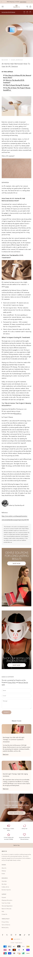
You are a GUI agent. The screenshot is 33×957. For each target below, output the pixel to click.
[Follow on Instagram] (11, 935)
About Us (4, 868)
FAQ (3, 911)
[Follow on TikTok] (24, 935)
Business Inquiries (6, 890)
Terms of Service (23, 682)
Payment (4, 897)
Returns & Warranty (6, 909)
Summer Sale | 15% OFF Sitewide (8, 12)
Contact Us (4, 914)
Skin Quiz (4, 884)
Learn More (23, 1)
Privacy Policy (12, 682)
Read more (5, 754)
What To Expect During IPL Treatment (17, 85)
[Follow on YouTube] (20, 935)
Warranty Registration (7, 906)
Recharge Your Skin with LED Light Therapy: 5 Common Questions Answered (13, 739)
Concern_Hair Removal (17, 60)
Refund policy (5, 927)
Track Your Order (6, 903)
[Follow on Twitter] (7, 935)
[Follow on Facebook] (2, 935)
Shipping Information (7, 900)
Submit (6, 712)
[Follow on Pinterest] (16, 935)
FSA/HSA (4, 881)
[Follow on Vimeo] (29, 935)
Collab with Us (5, 887)
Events (3, 873)
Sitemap (4, 871)
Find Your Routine (16, 813)
